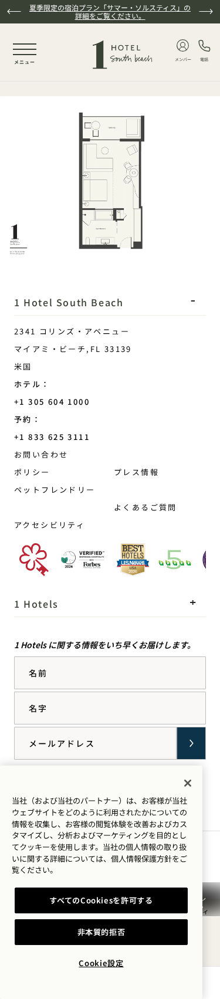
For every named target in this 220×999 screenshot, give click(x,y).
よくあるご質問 (145, 507)
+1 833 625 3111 (52, 436)
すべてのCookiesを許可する (101, 900)
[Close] (188, 783)
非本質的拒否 (101, 931)
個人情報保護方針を (145, 858)
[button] (14, 11)
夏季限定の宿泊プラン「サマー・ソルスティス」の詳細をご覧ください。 (110, 11)
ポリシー (32, 472)
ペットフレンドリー (55, 489)
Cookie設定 (101, 962)
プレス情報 (136, 472)
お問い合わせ (71, 454)
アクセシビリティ (49, 524)
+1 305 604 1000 (52, 401)
